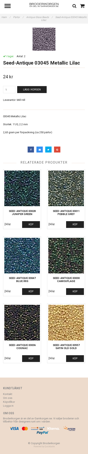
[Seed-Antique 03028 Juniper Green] (22, 188)
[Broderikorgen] (44, 4)
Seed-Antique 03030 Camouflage (66, 279)
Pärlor (18, 17)
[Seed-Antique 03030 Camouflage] (66, 255)
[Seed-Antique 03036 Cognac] (22, 322)
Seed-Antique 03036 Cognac (22, 347)
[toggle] (10, 6)
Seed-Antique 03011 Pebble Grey (66, 212)
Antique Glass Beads (39, 17)
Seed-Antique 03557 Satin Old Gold (66, 347)
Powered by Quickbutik (44, 446)
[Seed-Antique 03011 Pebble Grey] (66, 188)
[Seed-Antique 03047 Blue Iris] (22, 255)
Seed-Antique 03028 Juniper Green (22, 212)
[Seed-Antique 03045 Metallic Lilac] (44, 39)
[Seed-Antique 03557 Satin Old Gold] (66, 322)
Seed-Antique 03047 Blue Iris (22, 279)
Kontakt (7, 394)
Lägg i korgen (32, 89)
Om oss (7, 397)
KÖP (31, 224)
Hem (5, 17)
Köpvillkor (9, 401)
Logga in (8, 405)
